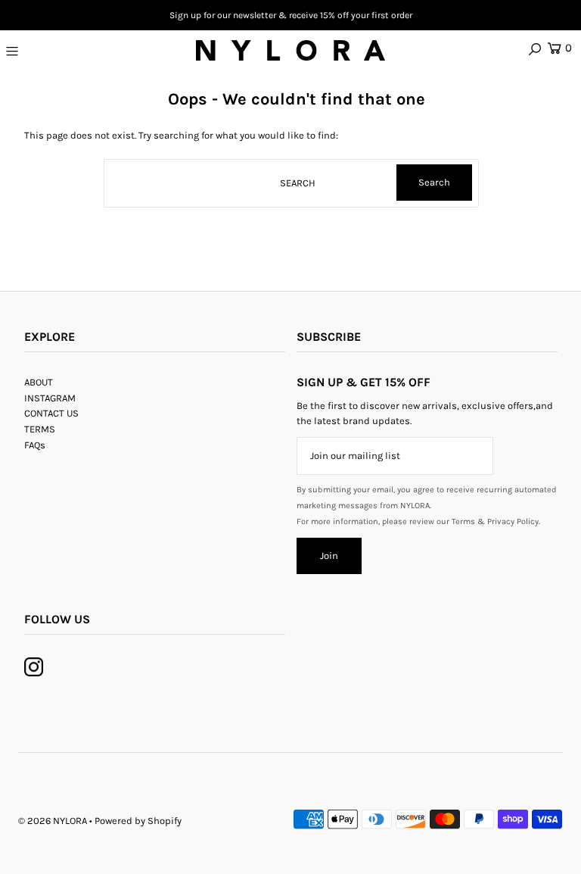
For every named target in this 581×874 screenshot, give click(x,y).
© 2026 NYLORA (52, 820)
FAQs (34, 445)
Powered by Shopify (138, 820)
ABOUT (38, 382)
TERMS (39, 429)
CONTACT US (51, 413)
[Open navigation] (58, 51)
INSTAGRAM (50, 398)
